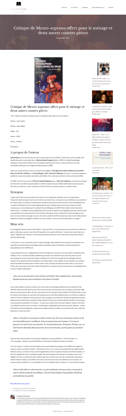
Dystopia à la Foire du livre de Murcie (24, 388)
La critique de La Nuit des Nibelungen (24, 390)
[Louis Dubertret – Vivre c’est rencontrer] (102, 163)
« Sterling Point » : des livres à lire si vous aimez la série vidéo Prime (102, 229)
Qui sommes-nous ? (98, 7)
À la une (64, 7)
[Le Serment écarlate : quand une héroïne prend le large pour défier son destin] (102, 102)
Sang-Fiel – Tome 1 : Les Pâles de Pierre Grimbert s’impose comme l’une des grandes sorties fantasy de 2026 (101, 139)
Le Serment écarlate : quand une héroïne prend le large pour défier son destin (102, 109)
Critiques (85, 7)
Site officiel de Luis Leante (19, 384)
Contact (111, 7)
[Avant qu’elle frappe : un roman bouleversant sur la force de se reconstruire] (102, 74)
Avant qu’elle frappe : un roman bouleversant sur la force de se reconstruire (101, 81)
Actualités (74, 7)
